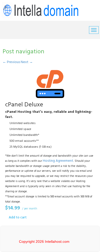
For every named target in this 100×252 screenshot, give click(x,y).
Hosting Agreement (58, 161)
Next (27, 62)
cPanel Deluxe (24, 105)
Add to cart (18, 217)
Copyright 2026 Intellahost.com (44, 241)
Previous (11, 62)
